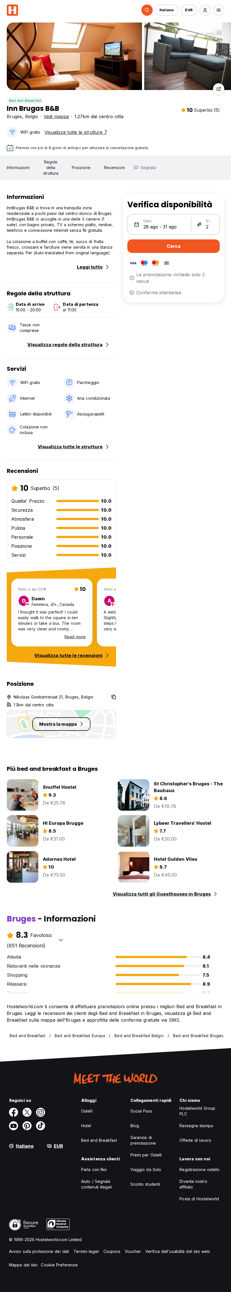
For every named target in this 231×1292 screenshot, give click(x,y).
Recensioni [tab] (114, 167)
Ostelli (87, 1111)
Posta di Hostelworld (199, 1198)
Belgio (31, 116)
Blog (134, 1125)
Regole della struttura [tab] (50, 167)
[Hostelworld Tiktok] (40, 1125)
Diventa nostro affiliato (193, 1184)
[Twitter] (27, 1112)
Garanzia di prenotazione (143, 1140)
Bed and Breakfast (25, 100)
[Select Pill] (147, 10)
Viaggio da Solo (145, 1169)
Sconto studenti (145, 1184)
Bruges (14, 116)
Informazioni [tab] (18, 167)
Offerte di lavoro (195, 1140)
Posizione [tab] (81, 167)
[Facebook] (13, 1112)
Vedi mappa (56, 116)
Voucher (133, 1251)
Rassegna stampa (196, 1125)
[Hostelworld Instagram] (40, 1112)
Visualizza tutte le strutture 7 (76, 132)
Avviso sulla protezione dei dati (39, 1251)
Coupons (112, 1251)
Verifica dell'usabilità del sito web (177, 1251)
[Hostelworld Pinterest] (27, 1125)
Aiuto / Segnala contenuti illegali (96, 1184)
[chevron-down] (61, 940)
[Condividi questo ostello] (218, 89)
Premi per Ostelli (146, 1154)
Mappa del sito (23, 1264)
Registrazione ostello (199, 1169)
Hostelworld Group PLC (197, 1111)
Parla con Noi (94, 1169)
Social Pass (141, 1111)
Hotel (86, 1125)
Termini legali (86, 1251)
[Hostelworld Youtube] (13, 1125)
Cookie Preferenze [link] (59, 1264)
